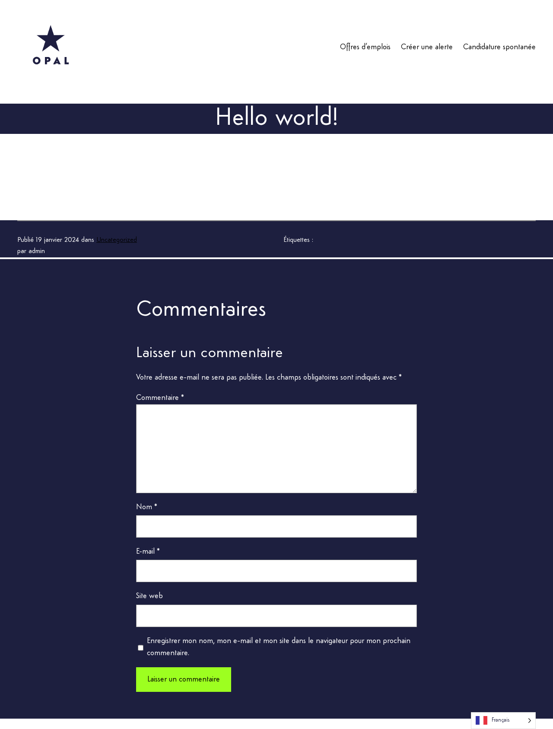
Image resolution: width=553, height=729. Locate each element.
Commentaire (160, 398)
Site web (149, 596)
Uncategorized (116, 240)
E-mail (148, 551)
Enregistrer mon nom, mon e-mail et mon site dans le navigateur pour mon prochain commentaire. (278, 647)
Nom (146, 507)
